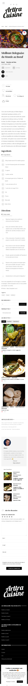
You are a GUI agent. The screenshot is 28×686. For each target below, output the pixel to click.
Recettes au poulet (5, 636)
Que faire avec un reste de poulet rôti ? (9, 426)
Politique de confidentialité (6, 659)
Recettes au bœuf (4, 633)
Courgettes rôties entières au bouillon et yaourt (12, 379)
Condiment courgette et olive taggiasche (11, 350)
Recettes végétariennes (6, 630)
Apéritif (12, 347)
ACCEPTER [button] (20, 681)
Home (2, 26)
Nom (4, 538)
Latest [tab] (3, 321)
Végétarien (4, 348)
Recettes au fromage (5, 619)
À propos (3, 652)
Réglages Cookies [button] (10, 681)
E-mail (4, 545)
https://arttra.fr (16, 463)
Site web (4, 552)
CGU (2, 655)
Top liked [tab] (9, 321)
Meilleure (13, 295)
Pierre (5, 448)
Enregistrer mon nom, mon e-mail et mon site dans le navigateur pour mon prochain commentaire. (14, 563)
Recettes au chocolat (5, 609)
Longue (7, 295)
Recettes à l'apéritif (5, 640)
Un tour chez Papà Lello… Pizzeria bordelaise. (10, 429)
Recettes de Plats (11, 62)
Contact (3, 649)
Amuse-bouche (4, 347)
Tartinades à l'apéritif (5, 616)
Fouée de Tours (5, 410)
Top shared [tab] (15, 321)
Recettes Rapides (4, 613)
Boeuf (6, 26)
